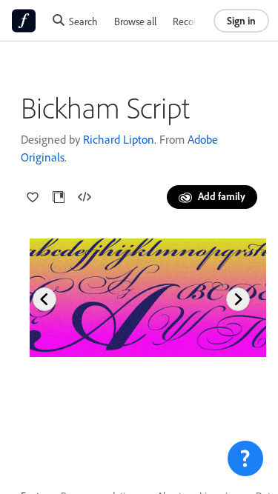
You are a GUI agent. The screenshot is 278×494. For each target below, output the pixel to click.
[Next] (238, 299)
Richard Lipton (118, 139)
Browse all (135, 21)
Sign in (241, 20)
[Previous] (44, 299)
